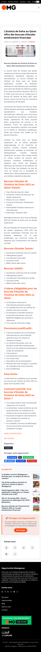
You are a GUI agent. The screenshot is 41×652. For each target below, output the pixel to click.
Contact (34, 2)
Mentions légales (11, 646)
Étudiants (8, 448)
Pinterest (33, 461)
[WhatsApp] (15, 554)
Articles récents (13, 2)
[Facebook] (15, 547)
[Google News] (6, 547)
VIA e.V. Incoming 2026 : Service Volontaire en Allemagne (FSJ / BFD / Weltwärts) (16, 500)
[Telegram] (6, 554)
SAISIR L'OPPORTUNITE (12, 433)
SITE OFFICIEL (9, 438)
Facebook (13, 457)
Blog (28, 2)
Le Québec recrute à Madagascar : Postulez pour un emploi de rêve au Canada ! (16, 476)
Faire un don (6, 607)
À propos (23, 2)
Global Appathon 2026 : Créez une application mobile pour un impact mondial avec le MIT (15, 492)
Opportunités (7, 600)
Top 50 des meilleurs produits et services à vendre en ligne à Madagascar (14, 484)
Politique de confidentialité (27, 646)
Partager (21, 530)
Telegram (10, 461)
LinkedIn (22, 461)
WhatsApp (29, 457)
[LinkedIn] (23, 547)
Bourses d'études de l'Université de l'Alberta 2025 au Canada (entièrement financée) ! (15, 508)
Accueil (4, 2)
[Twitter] (20, 457)
